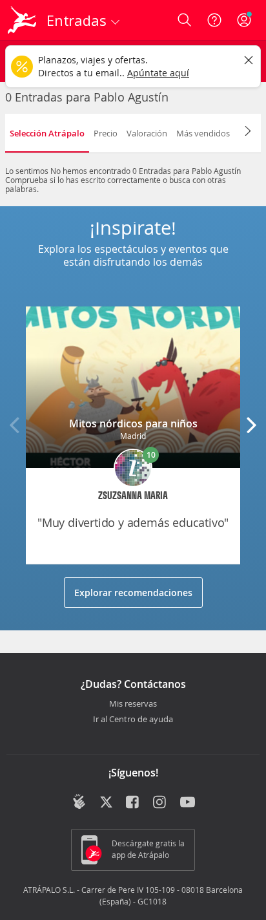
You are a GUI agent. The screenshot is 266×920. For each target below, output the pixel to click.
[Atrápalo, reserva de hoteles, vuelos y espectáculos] (22, 20)
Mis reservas (133, 704)
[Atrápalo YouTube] (187, 803)
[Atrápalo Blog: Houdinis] (79, 801)
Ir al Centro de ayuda (133, 719)
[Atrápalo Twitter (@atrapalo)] (106, 803)
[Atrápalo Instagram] (160, 803)
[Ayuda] (214, 20)
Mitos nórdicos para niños (133, 423)
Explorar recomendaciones (133, 592)
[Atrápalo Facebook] (133, 803)
